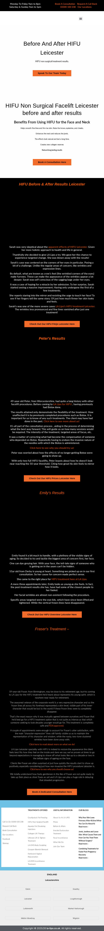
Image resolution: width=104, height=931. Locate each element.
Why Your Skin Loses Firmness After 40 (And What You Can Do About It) (90, 821)
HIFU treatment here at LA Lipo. (69, 579)
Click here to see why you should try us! (52, 448)
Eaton (28, 889)
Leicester (28, 899)
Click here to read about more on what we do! (52, 744)
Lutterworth (28, 908)
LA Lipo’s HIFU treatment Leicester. (75, 306)
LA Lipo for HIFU (62, 404)
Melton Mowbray (28, 918)
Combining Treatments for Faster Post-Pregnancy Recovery (89, 852)
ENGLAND (52, 874)
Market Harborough (76, 908)
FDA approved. (56, 726)
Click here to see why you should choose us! (52, 769)
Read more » (83, 827)
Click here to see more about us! (62, 421)
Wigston (76, 918)
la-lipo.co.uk (53, 928)
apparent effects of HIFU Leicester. (67, 247)
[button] (81, 19)
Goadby (76, 889)
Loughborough (76, 899)
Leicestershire (52, 880)
